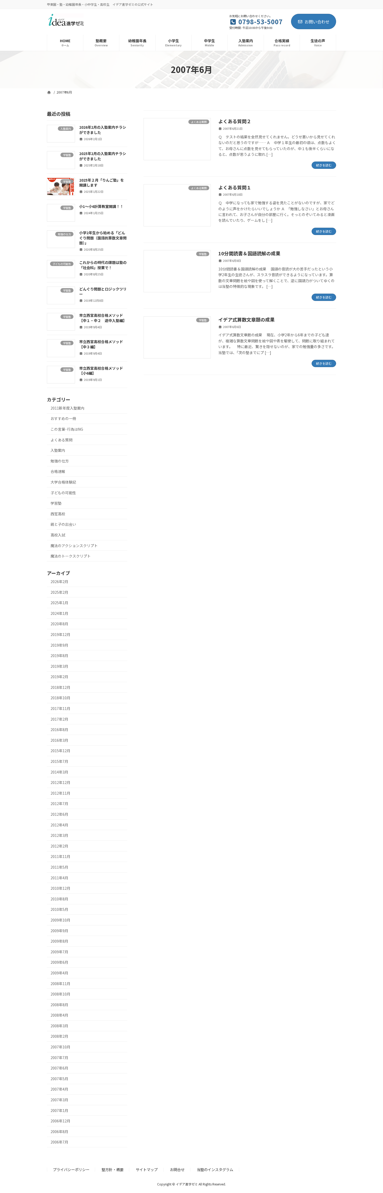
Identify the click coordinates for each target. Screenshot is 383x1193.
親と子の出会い (63, 524)
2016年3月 (59, 740)
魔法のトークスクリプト (71, 556)
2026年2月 (59, 581)
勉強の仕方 (60, 460)
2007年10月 (60, 1046)
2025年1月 (59, 602)
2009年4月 (59, 972)
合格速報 (58, 471)
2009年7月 (59, 951)
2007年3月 (59, 1099)
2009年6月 (59, 962)
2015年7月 (59, 761)
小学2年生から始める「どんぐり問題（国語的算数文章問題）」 (103, 237)
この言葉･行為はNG (67, 429)
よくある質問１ (234, 187)
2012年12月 (60, 782)
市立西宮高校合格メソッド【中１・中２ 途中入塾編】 (103, 318)
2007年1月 (59, 1110)
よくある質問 (61, 439)
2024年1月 (59, 613)
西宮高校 (58, 513)
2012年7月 (59, 803)
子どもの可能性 (63, 492)
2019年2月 (59, 676)
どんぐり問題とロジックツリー (103, 291)
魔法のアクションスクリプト (74, 545)
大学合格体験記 (63, 482)
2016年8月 (59, 729)
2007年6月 (59, 1068)
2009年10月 (60, 920)
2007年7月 (59, 1057)
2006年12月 (60, 1120)
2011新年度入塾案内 (67, 407)
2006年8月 (59, 1131)
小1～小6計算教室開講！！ (101, 206)
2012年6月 (59, 814)
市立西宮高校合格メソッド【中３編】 (101, 344)
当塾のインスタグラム (215, 1169)
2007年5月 (59, 1078)
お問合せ (177, 1169)
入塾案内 (58, 450)
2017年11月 (60, 708)
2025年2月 (59, 592)
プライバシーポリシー (71, 1169)
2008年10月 (60, 994)
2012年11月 (60, 792)
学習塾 (56, 503)
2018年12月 (60, 687)
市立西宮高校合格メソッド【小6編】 (101, 370)
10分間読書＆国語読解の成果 (249, 253)
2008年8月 (59, 1004)
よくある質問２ (234, 121)
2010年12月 (60, 888)
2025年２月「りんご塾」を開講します (101, 182)
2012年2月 (59, 845)
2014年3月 (59, 771)
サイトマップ (147, 1169)
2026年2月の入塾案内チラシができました (102, 130)
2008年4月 (59, 1015)
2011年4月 (59, 877)
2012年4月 (59, 824)
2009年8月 (59, 941)
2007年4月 (59, 1089)
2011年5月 (59, 867)
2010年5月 (59, 909)
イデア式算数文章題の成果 (246, 319)
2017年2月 (59, 718)
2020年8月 (59, 623)
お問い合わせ (317, 21)
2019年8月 (59, 655)
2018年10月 (60, 697)
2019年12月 (60, 634)
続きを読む (324, 165)
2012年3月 (59, 835)
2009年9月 (59, 930)
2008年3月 (59, 1025)
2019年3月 (59, 666)
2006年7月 (59, 1142)
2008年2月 (59, 1036)
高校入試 (58, 534)
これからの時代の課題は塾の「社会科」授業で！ (103, 265)
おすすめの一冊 (63, 418)
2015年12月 (60, 750)
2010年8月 (59, 898)
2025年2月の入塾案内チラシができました (102, 156)
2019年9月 (59, 644)
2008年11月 (60, 983)
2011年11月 (60, 856)
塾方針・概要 (112, 1169)
